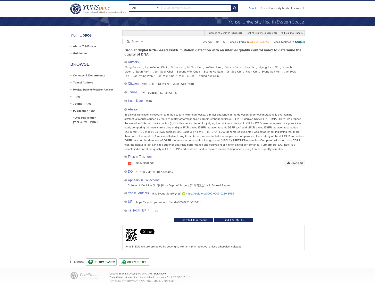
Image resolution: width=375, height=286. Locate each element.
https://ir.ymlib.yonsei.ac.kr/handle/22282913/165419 (168, 202)
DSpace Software (118, 273)
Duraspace (160, 273)
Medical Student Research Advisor (93, 89)
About (252, 8)
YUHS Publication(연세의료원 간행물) (85, 120)
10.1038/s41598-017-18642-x (154, 172)
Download (296, 162)
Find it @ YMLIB (233, 219)
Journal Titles (82, 103)
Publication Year (84, 110)
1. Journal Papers (293, 33)
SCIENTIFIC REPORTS (162, 92)
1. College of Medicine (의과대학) (224, 33)
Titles (76, 96)
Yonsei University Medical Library (280, 8)
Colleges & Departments (89, 75)
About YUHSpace (84, 46)
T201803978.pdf (143, 162)
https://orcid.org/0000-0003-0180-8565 (209, 193)
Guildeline (80, 53)
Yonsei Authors (83, 82)
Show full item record (194, 219)
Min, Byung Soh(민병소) (167, 193)
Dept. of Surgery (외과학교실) (261, 33)
